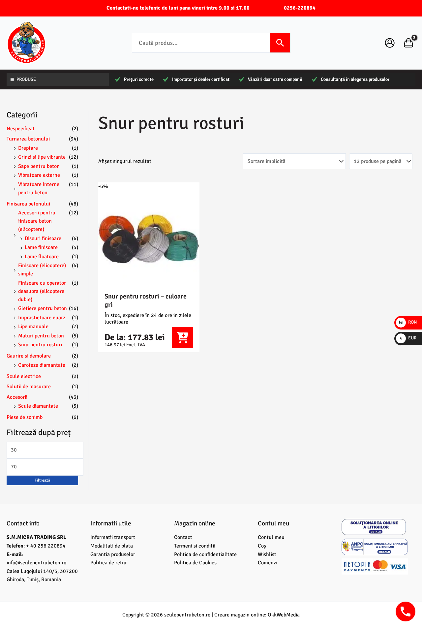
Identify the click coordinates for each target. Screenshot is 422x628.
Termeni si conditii (194, 546)
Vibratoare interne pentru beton (38, 188)
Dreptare (28, 148)
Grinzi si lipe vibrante (42, 157)
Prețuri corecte (139, 79)
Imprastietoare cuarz (41, 317)
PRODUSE (26, 79)
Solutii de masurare (29, 386)
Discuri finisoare (43, 238)
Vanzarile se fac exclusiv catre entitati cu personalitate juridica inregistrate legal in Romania (182, 337)
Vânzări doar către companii (275, 79)
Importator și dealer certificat (200, 79)
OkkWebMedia (284, 615)
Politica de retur (108, 562)
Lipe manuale (33, 326)
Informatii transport (112, 537)
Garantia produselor (112, 554)
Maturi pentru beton (41, 335)
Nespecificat (21, 128)
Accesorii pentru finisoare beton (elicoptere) (36, 221)
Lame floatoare (42, 256)
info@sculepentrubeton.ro (36, 562)
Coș (262, 546)
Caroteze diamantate (41, 365)
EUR (408, 338)
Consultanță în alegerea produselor (355, 79)
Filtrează (42, 480)
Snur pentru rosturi (40, 344)
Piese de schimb (25, 417)
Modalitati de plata (111, 546)
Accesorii (17, 397)
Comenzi (267, 562)
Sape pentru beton (39, 166)
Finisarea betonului (28, 204)
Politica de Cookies (195, 562)
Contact (183, 537)
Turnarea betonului (28, 139)
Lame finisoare (41, 247)
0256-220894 (300, 8)
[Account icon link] (390, 43)
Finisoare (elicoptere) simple (42, 269)
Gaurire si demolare (29, 356)
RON (408, 322)
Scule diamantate (38, 406)
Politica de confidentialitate (205, 554)
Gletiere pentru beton (42, 308)
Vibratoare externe (39, 175)
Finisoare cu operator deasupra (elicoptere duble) (42, 291)
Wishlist (267, 554)
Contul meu (271, 537)
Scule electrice (24, 376)
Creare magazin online (239, 615)
